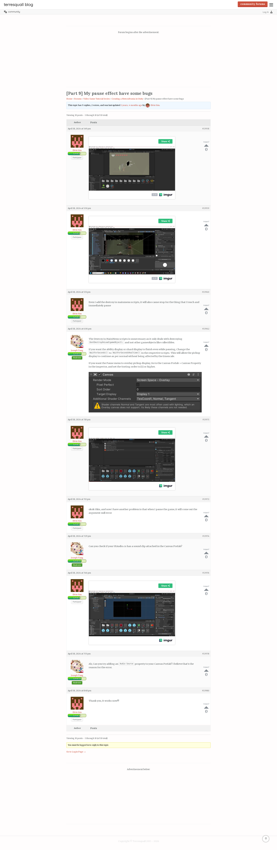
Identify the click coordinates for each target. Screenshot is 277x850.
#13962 (205, 329)
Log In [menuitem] (266, 12)
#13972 (205, 499)
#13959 (205, 208)
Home (69, 99)
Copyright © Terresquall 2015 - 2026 (138, 841)
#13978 (205, 653)
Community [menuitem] (14, 11)
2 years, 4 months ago (131, 105)
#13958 (205, 128)
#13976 (205, 573)
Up (206, 145)
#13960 (205, 292)
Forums (78, 99)
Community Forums (252, 3)
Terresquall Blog (18, 4)
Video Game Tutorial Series (96, 99)
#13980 (205, 690)
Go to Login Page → (76, 752)
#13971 (205, 419)
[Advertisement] (138, 60)
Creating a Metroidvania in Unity (127, 99)
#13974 (205, 536)
